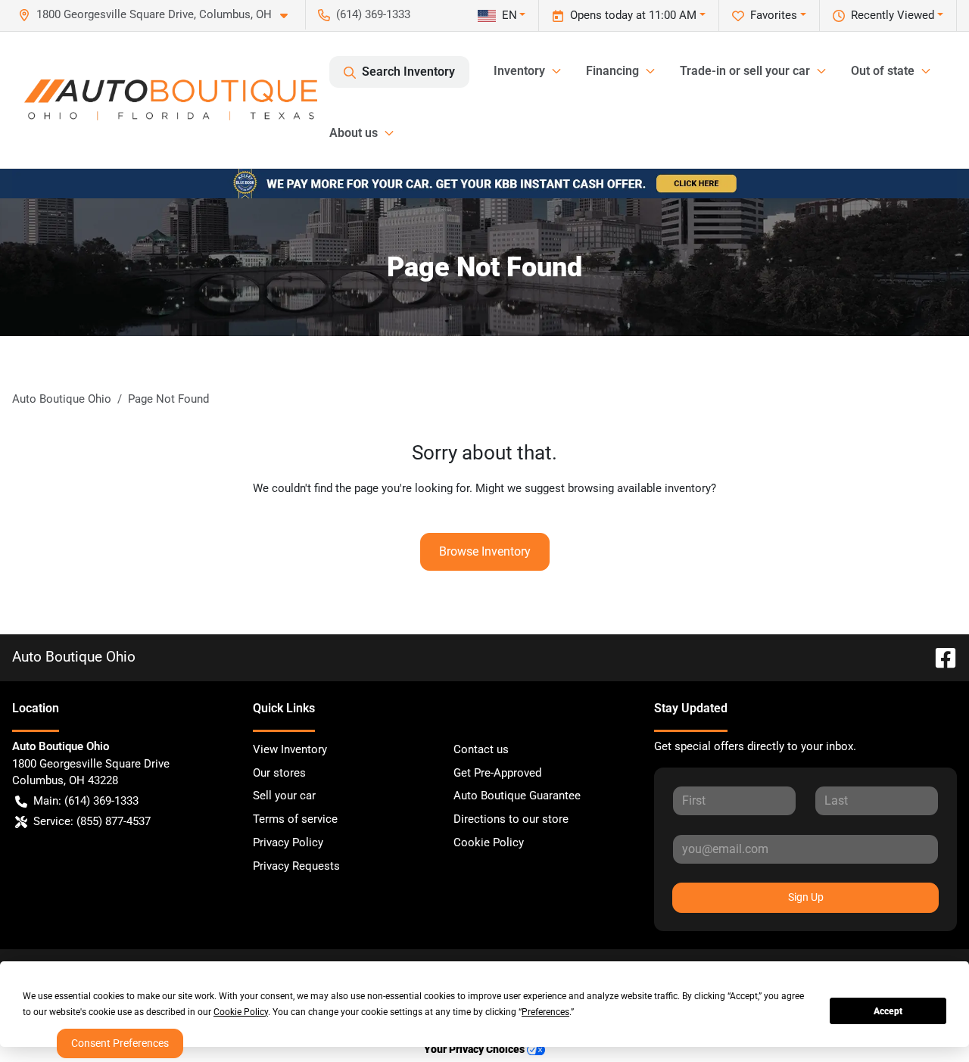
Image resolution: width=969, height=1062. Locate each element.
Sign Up (806, 897)
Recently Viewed (892, 15)
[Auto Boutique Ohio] (170, 99)
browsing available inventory (639, 488)
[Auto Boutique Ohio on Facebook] (939, 656)
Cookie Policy (488, 842)
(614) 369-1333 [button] (373, 14)
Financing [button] (612, 71)
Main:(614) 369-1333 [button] (86, 801)
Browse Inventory (485, 551)
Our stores (279, 773)
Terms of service (295, 819)
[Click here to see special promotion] (484, 183)
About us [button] (353, 133)
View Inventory (290, 749)
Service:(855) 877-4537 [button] (92, 821)
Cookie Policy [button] (240, 1012)
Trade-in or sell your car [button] (745, 71)
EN (509, 15)
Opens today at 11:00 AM (633, 15)
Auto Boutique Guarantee (517, 795)
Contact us (481, 749)
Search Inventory (408, 71)
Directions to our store (511, 819)
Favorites (773, 15)
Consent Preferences (120, 1043)
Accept (888, 1011)
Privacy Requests (296, 866)
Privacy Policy (288, 842)
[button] (159, 15)
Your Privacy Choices (475, 1049)
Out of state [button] (882, 71)
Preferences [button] (545, 1012)
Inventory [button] (519, 71)
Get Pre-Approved (497, 773)
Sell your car (284, 795)
